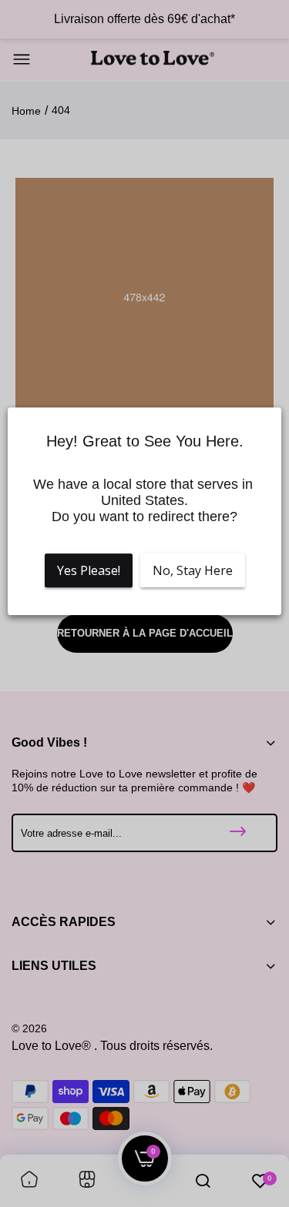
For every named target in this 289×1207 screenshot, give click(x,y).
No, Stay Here (193, 570)
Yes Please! (88, 570)
